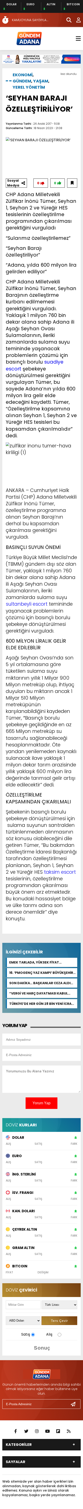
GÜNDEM (22, 81)
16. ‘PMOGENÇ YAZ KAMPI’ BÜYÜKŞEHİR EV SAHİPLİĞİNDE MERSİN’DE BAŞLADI (41, 972)
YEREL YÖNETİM (29, 87)
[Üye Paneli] (76, 20)
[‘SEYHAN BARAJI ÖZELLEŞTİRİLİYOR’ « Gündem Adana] (28, 38)
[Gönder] (74, 1404)
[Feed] (69, 1431)
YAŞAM (40, 81)
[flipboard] (58, 1431)
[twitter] (26, 1431)
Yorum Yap (41, 1103)
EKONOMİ (23, 75)
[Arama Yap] (66, 20)
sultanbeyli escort (26, 604)
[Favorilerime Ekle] (72, 183)
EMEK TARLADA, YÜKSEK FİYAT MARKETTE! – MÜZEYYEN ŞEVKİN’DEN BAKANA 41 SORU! (40, 962)
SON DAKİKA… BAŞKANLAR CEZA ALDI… (41, 983)
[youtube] (47, 1431)
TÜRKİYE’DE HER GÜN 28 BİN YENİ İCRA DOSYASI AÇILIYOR (40, 1003)
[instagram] (37, 1431)
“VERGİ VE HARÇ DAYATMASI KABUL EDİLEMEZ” (38, 993)
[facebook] (16, 1431)
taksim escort (60, 872)
